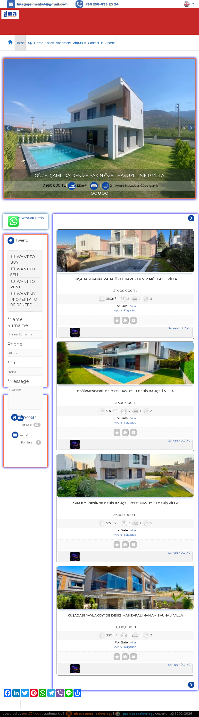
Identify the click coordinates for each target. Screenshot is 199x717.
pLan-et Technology (138, 714)
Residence (28, 417)
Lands (49, 43)
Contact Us (95, 43)
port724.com (32, 714)
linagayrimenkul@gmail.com (42, 4)
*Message (18, 381)
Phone (15, 344)
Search (110, 43)
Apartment (63, 43)
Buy (29, 43)
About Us (79, 43)
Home (20, 43)
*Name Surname (18, 322)
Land (24, 435)
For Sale (30, 424)
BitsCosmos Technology (92, 714)
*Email (15, 363)
